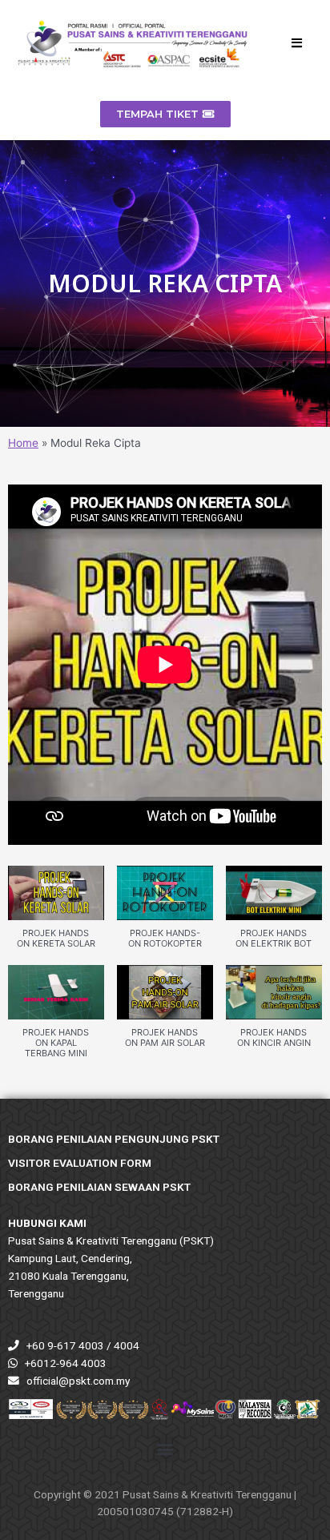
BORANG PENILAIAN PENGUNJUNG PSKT (113, 1138)
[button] (56, 915)
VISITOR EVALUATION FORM (79, 1162)
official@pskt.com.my (78, 1380)
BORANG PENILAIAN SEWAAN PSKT (99, 1186)
